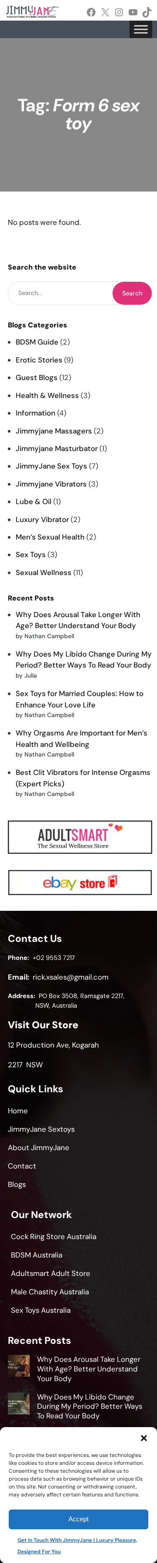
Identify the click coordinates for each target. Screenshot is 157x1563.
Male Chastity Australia (50, 1292)
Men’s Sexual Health (50, 537)
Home (18, 1110)
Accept (78, 1519)
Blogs (17, 1184)
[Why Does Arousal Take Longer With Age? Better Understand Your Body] (19, 1367)
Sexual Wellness (44, 572)
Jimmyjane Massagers (54, 431)
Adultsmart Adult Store (50, 1273)
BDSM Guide (37, 342)
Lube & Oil (33, 501)
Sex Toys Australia (41, 1310)
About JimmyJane (38, 1147)
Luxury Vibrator (42, 519)
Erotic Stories (39, 360)
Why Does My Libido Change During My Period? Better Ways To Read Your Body (89, 1406)
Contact (22, 1166)
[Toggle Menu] (141, 29)
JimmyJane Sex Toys (51, 466)
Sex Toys (31, 554)
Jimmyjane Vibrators (51, 484)
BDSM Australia (36, 1255)
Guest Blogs (37, 377)
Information (35, 413)
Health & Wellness (47, 395)
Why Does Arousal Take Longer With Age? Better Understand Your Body (88, 1368)
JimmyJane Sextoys (41, 1129)
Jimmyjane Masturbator (57, 448)
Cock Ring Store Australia (53, 1236)
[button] (144, 1438)
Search (132, 293)
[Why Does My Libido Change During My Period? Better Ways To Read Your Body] (19, 1404)
